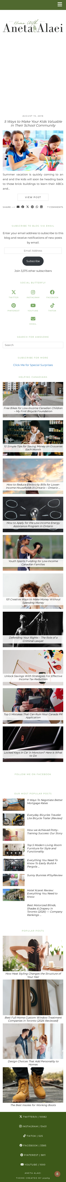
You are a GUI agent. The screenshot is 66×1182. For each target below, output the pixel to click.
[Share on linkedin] (41, 207)
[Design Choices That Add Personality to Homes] (33, 1041)
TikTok (34, 1136)
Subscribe (33, 261)
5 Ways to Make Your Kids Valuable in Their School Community (33, 124)
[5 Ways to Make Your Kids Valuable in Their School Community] (33, 170)
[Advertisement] (33, 77)
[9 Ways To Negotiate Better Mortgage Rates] (14, 805)
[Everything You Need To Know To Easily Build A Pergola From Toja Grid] (14, 865)
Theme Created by (33, 1178)
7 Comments (55, 207)
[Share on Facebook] (23, 207)
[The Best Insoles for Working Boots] (33, 1085)
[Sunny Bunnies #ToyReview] (14, 880)
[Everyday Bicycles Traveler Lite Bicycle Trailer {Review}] (14, 819)
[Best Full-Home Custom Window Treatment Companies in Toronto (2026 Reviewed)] (33, 997)
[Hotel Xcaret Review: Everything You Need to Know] (14, 895)
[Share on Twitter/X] (27, 207)
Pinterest (34, 1155)
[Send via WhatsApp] (37, 207)
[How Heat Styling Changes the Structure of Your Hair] (33, 953)
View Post (33, 197)
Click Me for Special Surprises (33, 365)
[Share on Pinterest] (32, 207)
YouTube (34, 1164)
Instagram (34, 1126)
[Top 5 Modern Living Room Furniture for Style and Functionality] (14, 850)
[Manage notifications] (57, 1174)
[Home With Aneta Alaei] (33, 24)
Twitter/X (34, 1116)
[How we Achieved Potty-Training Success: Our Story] (14, 835)
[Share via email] (18, 207)
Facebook (34, 1145)
